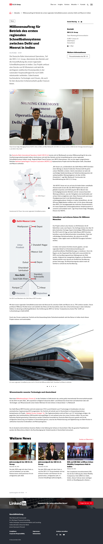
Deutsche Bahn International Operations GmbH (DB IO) (29, 155)
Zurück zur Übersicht (85, 439)
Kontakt (82, 4)
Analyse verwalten (62, 531)
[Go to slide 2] (49, 386)
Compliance (12, 531)
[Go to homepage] (15, 5)
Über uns (53, 4)
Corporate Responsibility (17, 533)
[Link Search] (88, 5)
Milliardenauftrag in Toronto (25, 398)
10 (91, 458)
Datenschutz (37, 533)
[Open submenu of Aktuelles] (78, 4)
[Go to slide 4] (53, 386)
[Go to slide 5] (55, 386)
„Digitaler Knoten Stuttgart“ (34, 413)
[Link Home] (10, 13)
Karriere (66, 4)
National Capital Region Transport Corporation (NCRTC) (32, 161)
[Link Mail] (81, 22)
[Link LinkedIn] (78, 22)
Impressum (36, 531)
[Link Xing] (57, 535)
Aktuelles (74, 4)
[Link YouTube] (64, 535)
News (12, 21)
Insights (60, 4)
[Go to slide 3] (51, 386)
